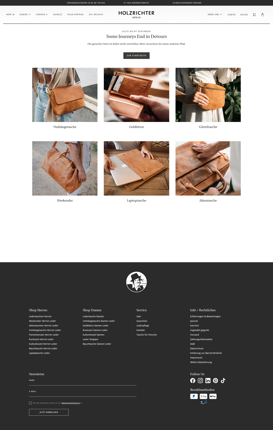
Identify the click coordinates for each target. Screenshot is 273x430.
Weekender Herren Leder (42, 320)
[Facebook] (193, 381)
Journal (194, 320)
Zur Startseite (136, 55)
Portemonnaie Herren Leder (44, 334)
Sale (138, 316)
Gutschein (141, 320)
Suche (244, 14)
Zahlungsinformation (201, 339)
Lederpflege (142, 325)
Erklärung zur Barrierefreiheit (206, 352)
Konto (232, 14)
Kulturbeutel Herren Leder (43, 343)
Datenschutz (196, 348)
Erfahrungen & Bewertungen (205, 316)
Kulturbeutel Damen (93, 334)
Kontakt (140, 330)
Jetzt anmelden (49, 412)
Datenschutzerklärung (70, 403)
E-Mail (32, 390)
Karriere (194, 325)
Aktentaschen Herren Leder (43, 325)
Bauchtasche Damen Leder (97, 343)
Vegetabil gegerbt (199, 330)
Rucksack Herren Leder (41, 339)
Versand (194, 334)
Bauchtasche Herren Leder (43, 348)
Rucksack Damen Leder (95, 330)
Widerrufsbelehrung (201, 362)
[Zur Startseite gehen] (136, 15)
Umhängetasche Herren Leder (45, 330)
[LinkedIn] (208, 381)
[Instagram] (201, 381)
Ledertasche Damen (93, 316)
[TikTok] (224, 381)
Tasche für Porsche (146, 334)
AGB (192, 343)
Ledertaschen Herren (40, 316)
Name (32, 379)
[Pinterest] (216, 381)
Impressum (196, 357)
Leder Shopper (90, 339)
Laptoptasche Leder (39, 352)
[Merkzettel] (254, 14)
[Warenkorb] (262, 15)
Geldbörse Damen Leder (96, 325)
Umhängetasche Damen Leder (99, 320)
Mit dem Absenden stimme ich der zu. (57, 403)
